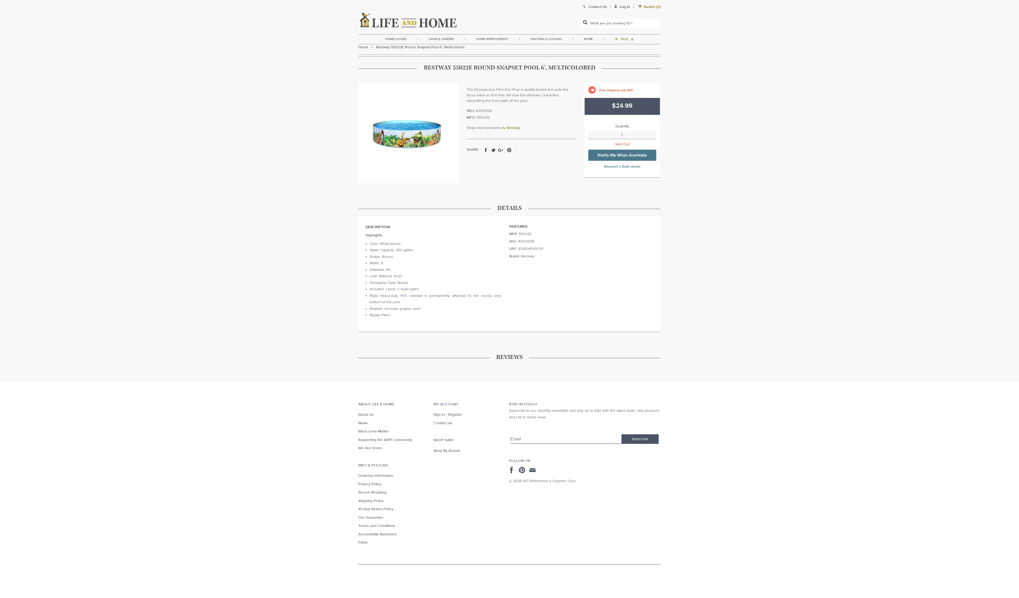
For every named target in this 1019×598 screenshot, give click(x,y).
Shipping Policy (370, 501)
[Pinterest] (522, 470)
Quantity (622, 126)
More (588, 39)
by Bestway (511, 127)
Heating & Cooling (546, 39)
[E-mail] (533, 470)
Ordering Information (375, 475)
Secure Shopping (372, 492)
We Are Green (370, 448)
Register (455, 414)
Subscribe (640, 439)
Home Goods (396, 39)
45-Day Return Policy (375, 509)
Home (363, 47)
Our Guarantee (370, 517)
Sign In (439, 414)
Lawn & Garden (441, 39)
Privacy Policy (369, 484)
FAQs (363, 542)
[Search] (585, 23)
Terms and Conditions (376, 525)
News (363, 423)
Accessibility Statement (377, 534)
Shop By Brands (447, 450)
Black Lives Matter (373, 431)
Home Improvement (492, 39)
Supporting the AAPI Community (385, 439)
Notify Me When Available (622, 155)
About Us (366, 414)
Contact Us (443, 423)
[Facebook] (512, 470)
